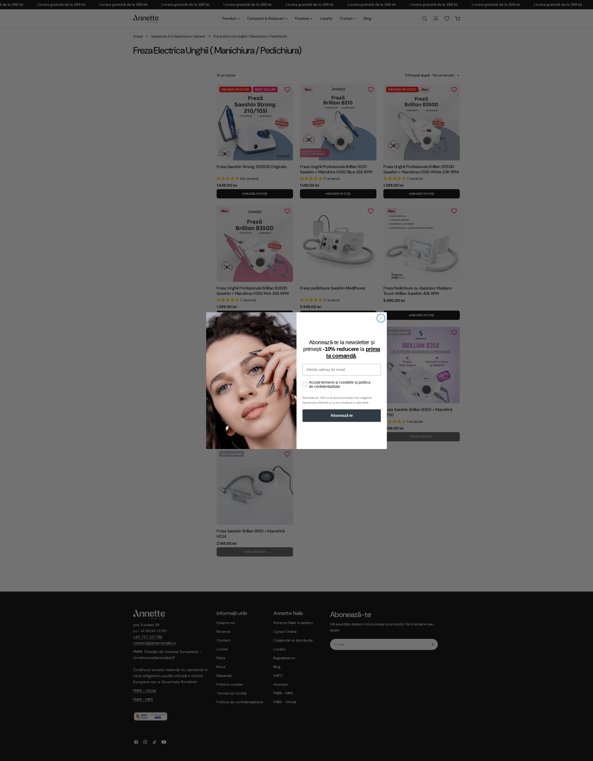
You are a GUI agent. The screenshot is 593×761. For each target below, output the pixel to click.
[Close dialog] (381, 318)
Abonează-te (342, 415)
